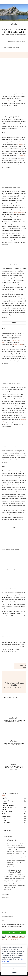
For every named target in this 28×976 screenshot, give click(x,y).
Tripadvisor (21, 155)
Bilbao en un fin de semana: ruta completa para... (14, 743)
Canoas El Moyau (17, 344)
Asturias (12, 34)
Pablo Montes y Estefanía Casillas (16, 41)
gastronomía (5, 101)
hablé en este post (19, 212)
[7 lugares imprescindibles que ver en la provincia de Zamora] (14, 709)
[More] (23, 55)
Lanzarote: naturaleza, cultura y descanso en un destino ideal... (14, 768)
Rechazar (14, 968)
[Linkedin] (12, 690)
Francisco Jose (12, 840)
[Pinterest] (16, 55)
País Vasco (13, 741)
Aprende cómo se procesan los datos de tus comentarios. (13, 938)
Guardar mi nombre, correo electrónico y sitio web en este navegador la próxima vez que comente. (13, 926)
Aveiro (4, 616)
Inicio (3, 34)
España (14, 24)
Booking (21, 144)
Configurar (14, 972)
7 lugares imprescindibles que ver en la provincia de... (14, 720)
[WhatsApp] (20, 55)
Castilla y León (13, 718)
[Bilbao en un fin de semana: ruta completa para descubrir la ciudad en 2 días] (14, 732)
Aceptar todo (14, 965)
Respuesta (10, 866)
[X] (12, 55)
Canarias (13, 764)
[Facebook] (9, 55)
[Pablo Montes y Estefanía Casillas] (5, 41)
